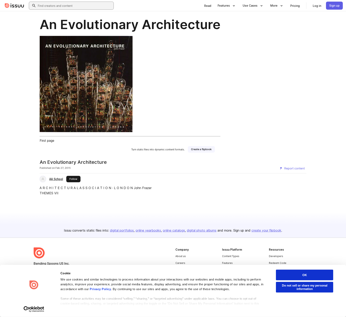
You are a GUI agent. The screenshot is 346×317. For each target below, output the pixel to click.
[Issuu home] (14, 5)
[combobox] (75, 5)
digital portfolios (122, 230)
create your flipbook (266, 230)
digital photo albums (201, 230)
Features (227, 262)
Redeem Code (277, 262)
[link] (207, 6)
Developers (276, 256)
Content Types (230, 256)
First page (47, 141)
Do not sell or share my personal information (304, 287)
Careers (180, 262)
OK (304, 275)
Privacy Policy (100, 289)
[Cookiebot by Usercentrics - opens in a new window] (33, 309)
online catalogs (174, 230)
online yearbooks (148, 230)
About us (180, 256)
